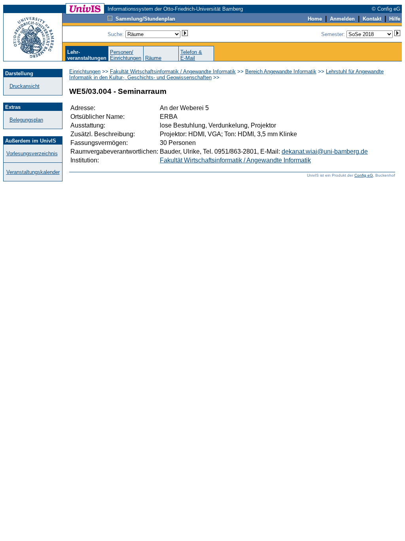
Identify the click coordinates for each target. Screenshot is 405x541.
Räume (153, 58)
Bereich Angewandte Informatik (280, 71)
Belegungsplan (26, 120)
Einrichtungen (84, 71)
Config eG (363, 175)
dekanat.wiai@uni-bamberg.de (325, 151)
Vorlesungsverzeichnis (32, 153)
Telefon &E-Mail (191, 55)
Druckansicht (24, 86)
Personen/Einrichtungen (125, 55)
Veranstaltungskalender (33, 172)
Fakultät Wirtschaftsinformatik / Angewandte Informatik (173, 71)
